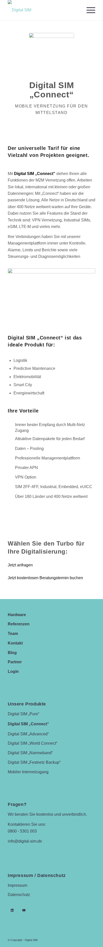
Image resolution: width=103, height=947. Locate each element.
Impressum (17, 885)
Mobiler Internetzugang (28, 772)
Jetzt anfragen (20, 565)
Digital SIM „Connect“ (28, 724)
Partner (15, 662)
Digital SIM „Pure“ (23, 714)
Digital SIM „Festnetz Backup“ (34, 762)
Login (13, 671)
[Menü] (88, 10)
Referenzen (19, 624)
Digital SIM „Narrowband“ (30, 753)
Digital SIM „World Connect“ (32, 743)
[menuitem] (88, 10)
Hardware (17, 615)
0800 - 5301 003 (22, 831)
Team (13, 633)
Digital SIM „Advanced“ (28, 734)
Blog (12, 652)
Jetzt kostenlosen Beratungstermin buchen (45, 578)
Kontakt (15, 643)
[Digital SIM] (43, 10)
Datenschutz (19, 895)
